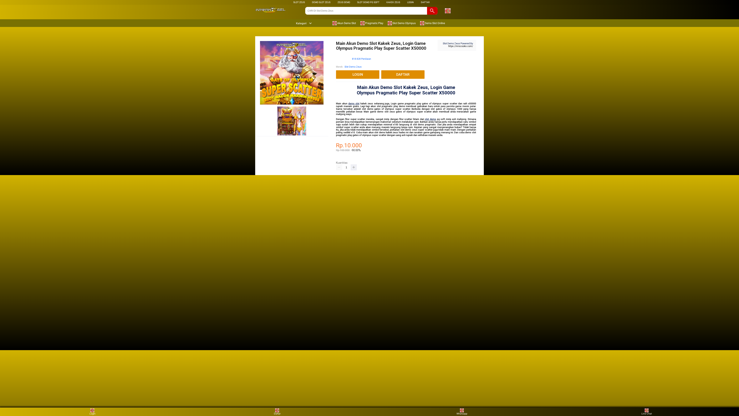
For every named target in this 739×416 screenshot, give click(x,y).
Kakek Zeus (393, 2)
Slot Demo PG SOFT (368, 2)
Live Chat (646, 413)
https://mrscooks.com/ (460, 46)
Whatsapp (461, 413)
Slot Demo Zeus (353, 66)
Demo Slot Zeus (321, 2)
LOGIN (410, 2)
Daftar (277, 413)
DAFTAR (425, 2)
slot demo (430, 119)
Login (92, 413)
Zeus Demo (344, 2)
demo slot (353, 103)
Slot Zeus (299, 2)
